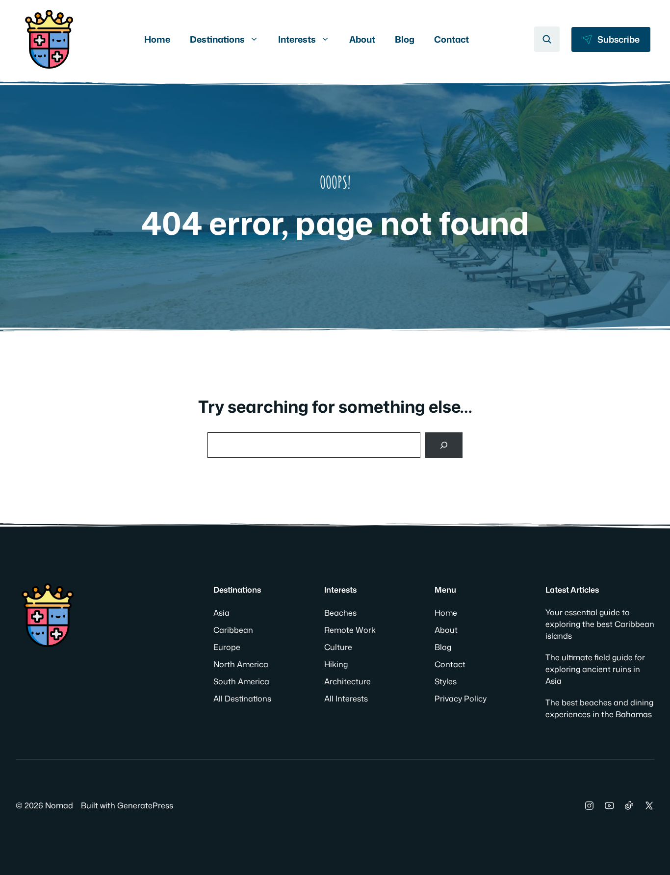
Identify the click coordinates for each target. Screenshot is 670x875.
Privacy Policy (461, 698)
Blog (404, 39)
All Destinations (242, 698)
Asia (221, 612)
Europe (226, 647)
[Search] (444, 445)
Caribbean (233, 630)
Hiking (336, 664)
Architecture (347, 681)
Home (157, 39)
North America (240, 664)
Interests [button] (297, 39)
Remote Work (350, 630)
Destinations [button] (217, 39)
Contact (451, 39)
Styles (446, 681)
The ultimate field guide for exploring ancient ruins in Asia (595, 669)
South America (241, 681)
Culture (338, 647)
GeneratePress (145, 805)
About (362, 39)
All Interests (346, 698)
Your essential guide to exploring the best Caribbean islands (599, 624)
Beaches (340, 612)
